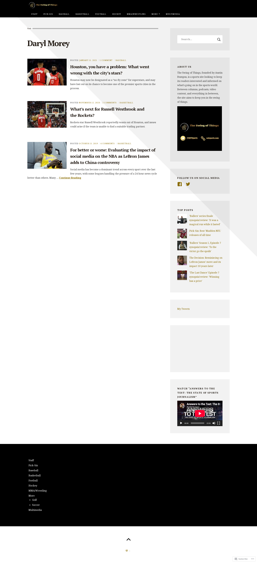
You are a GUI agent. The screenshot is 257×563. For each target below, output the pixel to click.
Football (100, 14)
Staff (34, 14)
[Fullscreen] (218, 423)
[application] (199, 413)
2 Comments (109, 102)
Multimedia (173, 14)
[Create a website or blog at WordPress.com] (127, 550)
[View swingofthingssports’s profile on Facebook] (179, 184)
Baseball (64, 14)
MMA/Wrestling (136, 14)
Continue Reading (70, 177)
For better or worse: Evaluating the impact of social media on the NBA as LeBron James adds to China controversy (112, 156)
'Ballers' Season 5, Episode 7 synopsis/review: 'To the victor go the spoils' (205, 247)
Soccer (36, 505)
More (155, 14)
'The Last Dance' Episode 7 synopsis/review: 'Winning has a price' (204, 277)
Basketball (82, 14)
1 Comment (106, 60)
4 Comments (108, 143)
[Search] (199, 39)
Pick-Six (48, 14)
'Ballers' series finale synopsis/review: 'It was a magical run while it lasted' (204, 220)
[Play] (181, 423)
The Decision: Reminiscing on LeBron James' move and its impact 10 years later (205, 262)
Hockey (116, 14)
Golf (34, 499)
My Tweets (183, 308)
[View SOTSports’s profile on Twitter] (188, 184)
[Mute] (213, 423)
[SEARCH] (218, 39)
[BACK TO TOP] (128, 539)
